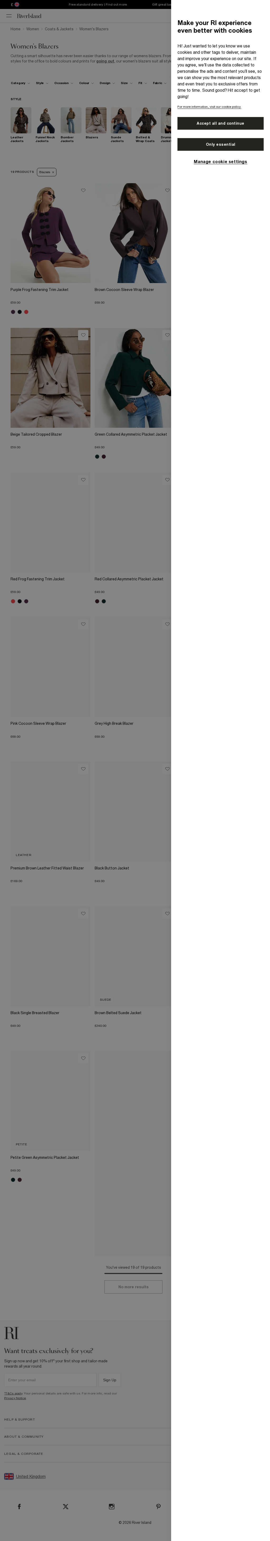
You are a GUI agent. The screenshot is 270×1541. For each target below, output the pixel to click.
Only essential (220, 144)
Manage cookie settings (220, 161)
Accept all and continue (220, 123)
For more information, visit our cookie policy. (209, 107)
